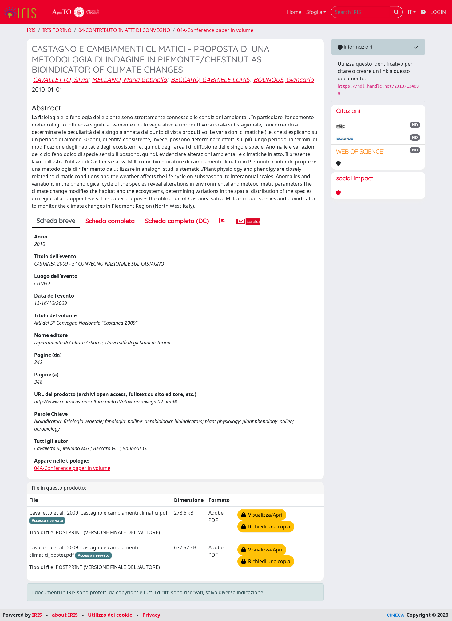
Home (294, 12)
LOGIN (438, 12)
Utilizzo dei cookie (110, 614)
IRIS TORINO (57, 30)
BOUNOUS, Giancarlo (283, 79)
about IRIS (65, 614)
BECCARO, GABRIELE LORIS (210, 79)
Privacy (151, 614)
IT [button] (410, 12)
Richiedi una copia (268, 526)
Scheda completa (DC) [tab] (177, 221)
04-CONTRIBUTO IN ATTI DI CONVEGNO (124, 30)
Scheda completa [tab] (110, 221)
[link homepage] (22, 12)
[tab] (222, 220)
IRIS (31, 30)
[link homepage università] (75, 12)
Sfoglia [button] (314, 12)
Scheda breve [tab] (56, 220)
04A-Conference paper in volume (215, 30)
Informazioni (357, 47)
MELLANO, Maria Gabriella (129, 79)
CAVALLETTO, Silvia (60, 79)
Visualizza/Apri (264, 514)
